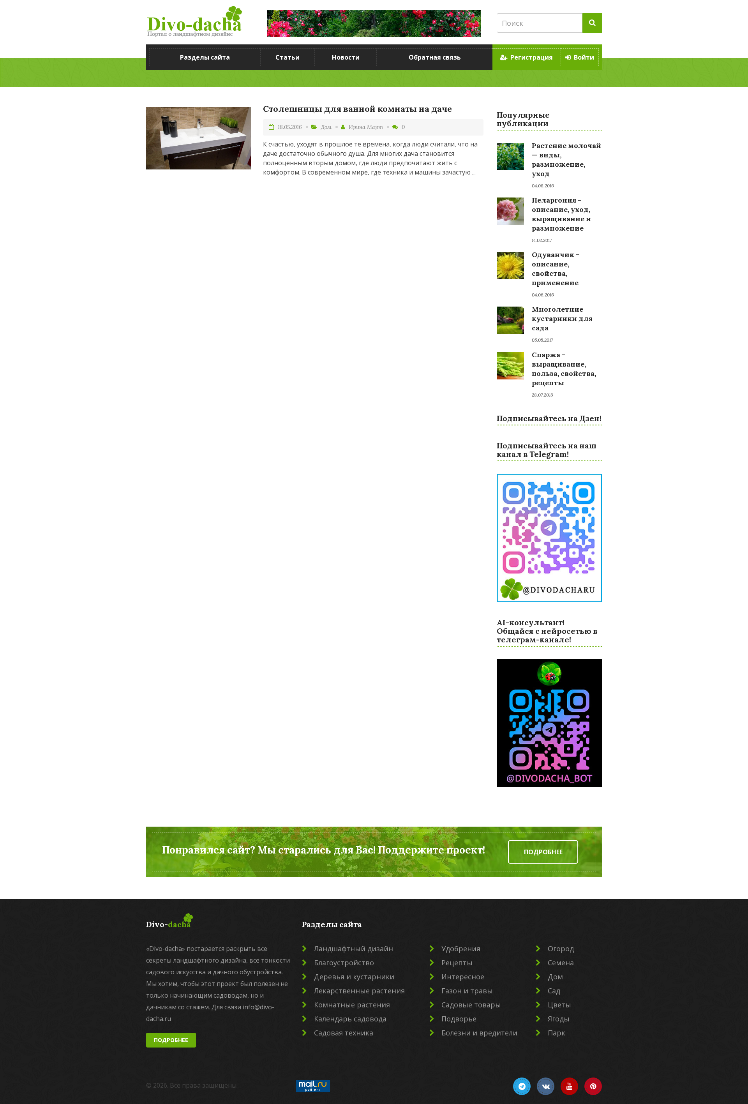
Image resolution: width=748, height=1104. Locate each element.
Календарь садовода (349, 1018)
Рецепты (456, 962)
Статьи (287, 57)
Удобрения (459, 948)
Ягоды (558, 1018)
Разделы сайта (205, 57)
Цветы (558, 1004)
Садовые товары (470, 1004)
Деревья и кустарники (353, 976)
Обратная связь (435, 57)
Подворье (457, 1018)
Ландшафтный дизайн (352, 948)
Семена (560, 962)
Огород (560, 948)
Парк (555, 1032)
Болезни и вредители (478, 1032)
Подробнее (543, 852)
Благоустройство (343, 962)
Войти (584, 57)
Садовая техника (342, 1032)
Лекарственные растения (358, 990)
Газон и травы (466, 990)
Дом (326, 127)
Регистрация (531, 57)
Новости (346, 57)
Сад (553, 990)
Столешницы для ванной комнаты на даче (357, 108)
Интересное (461, 976)
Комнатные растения (351, 1004)
